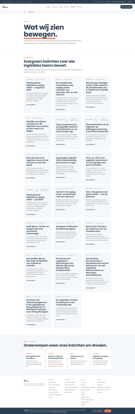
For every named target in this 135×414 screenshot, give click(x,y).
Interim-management (54, 384)
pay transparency (57, 366)
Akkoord (108, 411)
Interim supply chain (53, 392)
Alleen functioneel (97, 411)
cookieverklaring (62, 411)
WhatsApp (108, 1)
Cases (60, 6)
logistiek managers (53, 362)
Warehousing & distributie (71, 387)
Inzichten (73, 6)
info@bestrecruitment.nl (119, 1)
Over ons (79, 6)
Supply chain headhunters (55, 394)
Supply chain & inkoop (70, 389)
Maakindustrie (68, 392)
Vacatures (54, 6)
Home (25, 11)
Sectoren (66, 6)
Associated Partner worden (88, 387)
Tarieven (50, 397)
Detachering (51, 387)
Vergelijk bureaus (85, 397)
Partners (83, 384)
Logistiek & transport (70, 382)
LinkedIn (130, 1)
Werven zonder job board (87, 399)
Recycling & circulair (70, 384)
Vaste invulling (52, 382)
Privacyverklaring (53, 411)
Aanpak (48, 6)
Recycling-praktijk (85, 389)
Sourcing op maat (52, 389)
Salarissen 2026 (85, 402)
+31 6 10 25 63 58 (99, 1)
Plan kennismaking (126, 6)
